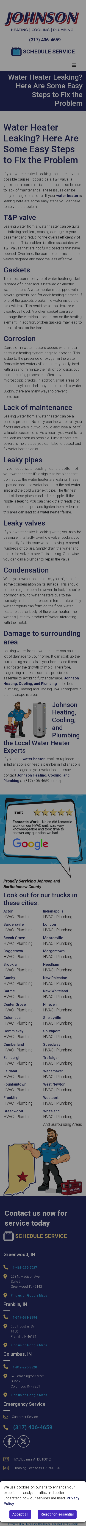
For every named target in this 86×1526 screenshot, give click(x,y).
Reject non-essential (57, 1514)
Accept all (20, 1514)
